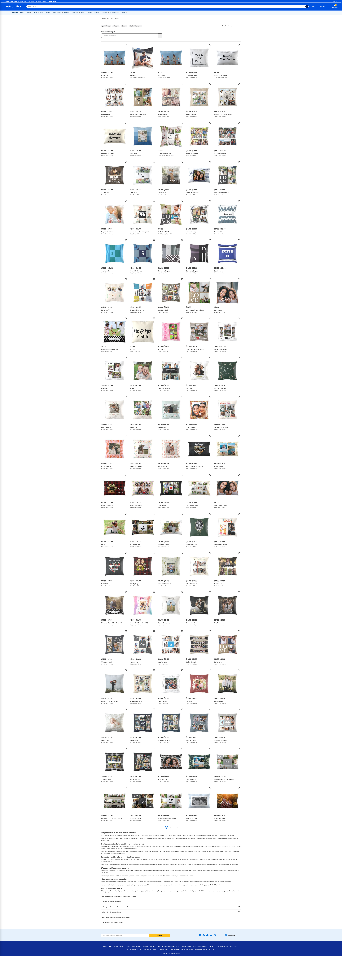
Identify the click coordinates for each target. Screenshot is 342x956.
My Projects (31, 1)
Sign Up (159, 935)
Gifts (82, 12)
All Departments (107, 946)
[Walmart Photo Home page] (14, 6)
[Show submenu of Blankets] (69, 12)
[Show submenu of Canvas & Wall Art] (62, 12)
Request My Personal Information (205, 949)
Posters (48, 12)
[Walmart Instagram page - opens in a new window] (215, 935)
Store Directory (119, 946)
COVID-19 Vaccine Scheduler (170, 946)
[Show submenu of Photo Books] (79, 12)
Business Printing (114, 12)
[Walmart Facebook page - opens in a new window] (200, 935)
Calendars (104, 12)
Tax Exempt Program (207, 946)
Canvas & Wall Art (57, 12)
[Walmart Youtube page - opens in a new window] (211, 935)
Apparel (89, 12)
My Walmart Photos (41, 1)
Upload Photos (52, 1)
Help (313, 6)
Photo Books (75, 12)
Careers (128, 946)
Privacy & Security (132, 949)
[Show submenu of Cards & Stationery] (43, 12)
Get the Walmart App (221, 946)
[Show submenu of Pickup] (24, 12)
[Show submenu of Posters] (50, 12)
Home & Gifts (105, 18)
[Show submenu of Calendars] (108, 12)
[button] (114, 44)
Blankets (66, 12)
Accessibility (197, 946)
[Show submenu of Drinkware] (100, 12)
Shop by (123, 12)
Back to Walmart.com (11, 1)
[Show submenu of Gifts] (84, 12)
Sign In (334, 1)
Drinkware (96, 12)
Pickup (21, 12)
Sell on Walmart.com (149, 946)
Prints (28, 12)
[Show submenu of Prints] (30, 12)
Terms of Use (233, 946)
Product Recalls (186, 946)
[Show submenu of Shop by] (126, 12)
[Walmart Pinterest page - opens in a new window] (207, 935)
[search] (160, 35)
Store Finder (23, 1)
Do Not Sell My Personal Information (182, 949)
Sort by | (224, 26)
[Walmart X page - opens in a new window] (204, 935)
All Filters (107, 26)
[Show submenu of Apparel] (91, 12)
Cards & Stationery (38, 12)
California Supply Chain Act (161, 949)
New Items (15, 12)
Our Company (136, 946)
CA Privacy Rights (145, 949)
